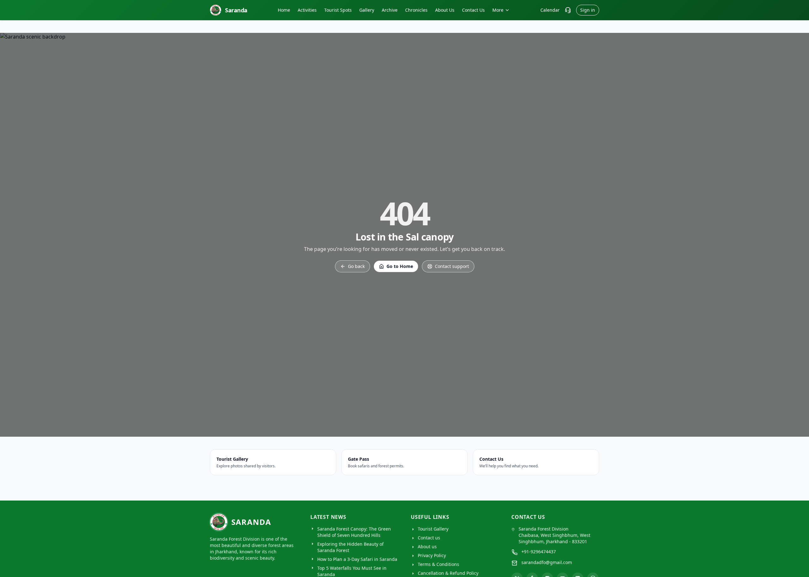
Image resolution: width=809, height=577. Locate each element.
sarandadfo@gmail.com (546, 562)
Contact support (452, 266)
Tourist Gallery (433, 529)
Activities (307, 10)
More (497, 10)
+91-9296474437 (538, 552)
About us (427, 547)
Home (284, 10)
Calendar (550, 10)
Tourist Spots (338, 10)
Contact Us (473, 10)
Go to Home (399, 266)
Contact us (429, 538)
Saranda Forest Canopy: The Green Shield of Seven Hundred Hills (354, 532)
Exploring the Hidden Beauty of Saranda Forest (350, 547)
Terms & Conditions (438, 564)
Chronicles (416, 10)
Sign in (587, 10)
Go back (356, 266)
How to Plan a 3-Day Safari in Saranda (357, 559)
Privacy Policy (432, 555)
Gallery (366, 10)
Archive (390, 10)
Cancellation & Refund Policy (448, 573)
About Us (444, 10)
